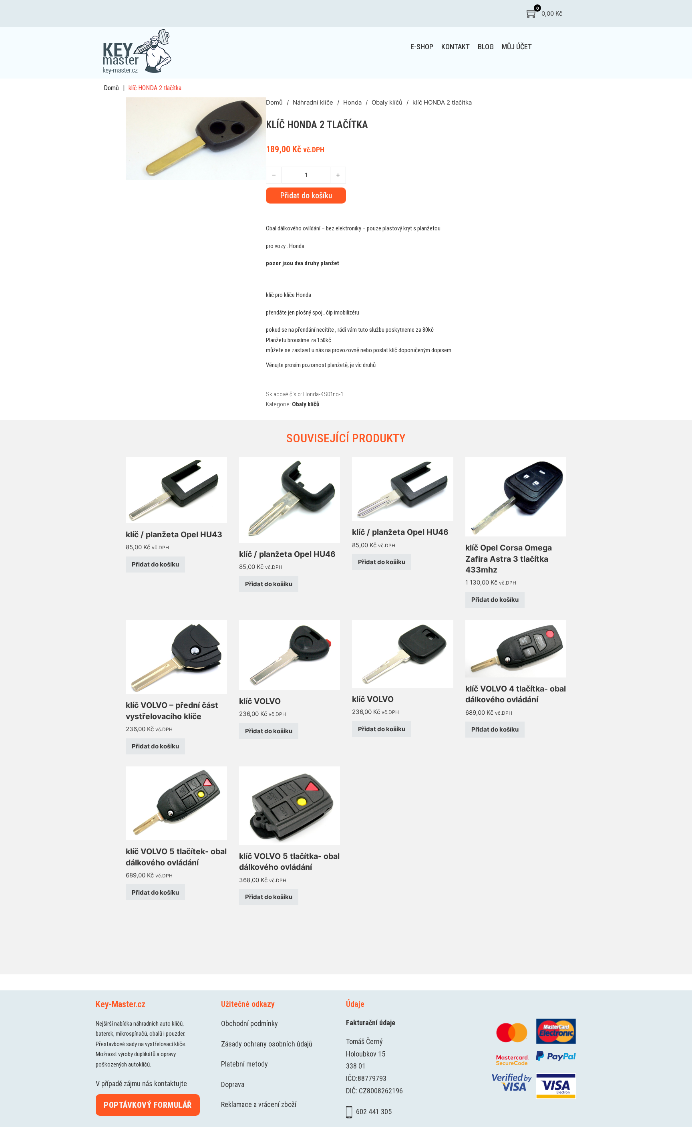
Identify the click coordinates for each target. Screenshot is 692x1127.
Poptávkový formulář (148, 1105)
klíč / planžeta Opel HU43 (174, 534)
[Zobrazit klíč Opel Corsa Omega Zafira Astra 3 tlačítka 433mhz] (516, 496)
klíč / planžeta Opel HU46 (287, 554)
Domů (111, 88)
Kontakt (455, 46)
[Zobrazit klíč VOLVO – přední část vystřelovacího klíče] (176, 656)
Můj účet (517, 46)
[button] (255, 108)
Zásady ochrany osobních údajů (266, 1044)
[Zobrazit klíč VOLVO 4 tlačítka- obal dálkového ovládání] (516, 648)
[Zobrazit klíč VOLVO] (289, 654)
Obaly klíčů (387, 102)
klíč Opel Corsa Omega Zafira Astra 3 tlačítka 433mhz (508, 559)
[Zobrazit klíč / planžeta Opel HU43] (176, 489)
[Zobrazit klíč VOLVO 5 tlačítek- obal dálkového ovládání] (176, 802)
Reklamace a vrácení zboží (258, 1104)
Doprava (232, 1084)
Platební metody (244, 1064)
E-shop (421, 46)
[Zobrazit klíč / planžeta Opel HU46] (289, 499)
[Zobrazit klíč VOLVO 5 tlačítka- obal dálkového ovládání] (289, 805)
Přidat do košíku (155, 564)
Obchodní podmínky (249, 1023)
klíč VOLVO (260, 701)
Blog (486, 46)
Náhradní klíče (313, 102)
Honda (352, 102)
